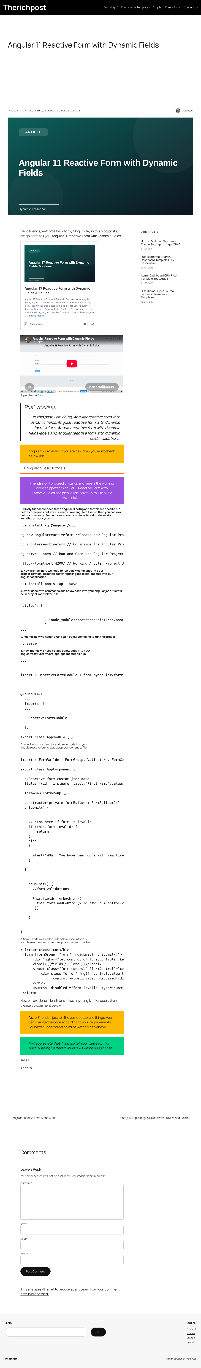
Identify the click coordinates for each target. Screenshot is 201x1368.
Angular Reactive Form (31, 395)
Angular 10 (35, 110)
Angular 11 (52, 110)
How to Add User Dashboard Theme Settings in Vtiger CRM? (160, 243)
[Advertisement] (100, 82)
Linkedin (191, 1337)
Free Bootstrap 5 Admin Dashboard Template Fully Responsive (157, 260)
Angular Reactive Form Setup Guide (34, 1118)
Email (23, 1238)
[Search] (98, 1332)
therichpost (187, 110)
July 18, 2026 (147, 283)
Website (24, 1253)
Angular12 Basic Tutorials (46, 468)
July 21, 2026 (147, 248)
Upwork (190, 1342)
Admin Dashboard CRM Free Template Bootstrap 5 (159, 277)
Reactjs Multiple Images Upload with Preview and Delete (154, 1118)
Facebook (191, 1329)
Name (23, 1223)
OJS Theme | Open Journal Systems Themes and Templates (157, 294)
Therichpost (24, 7)
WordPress (191, 1358)
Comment (26, 1182)
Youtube (191, 1333)
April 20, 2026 (147, 301)
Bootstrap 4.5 (70, 110)
